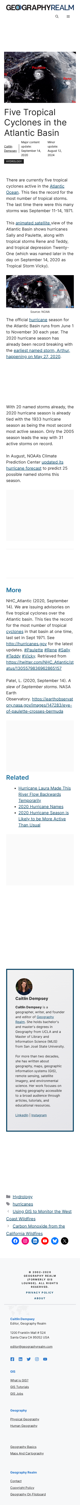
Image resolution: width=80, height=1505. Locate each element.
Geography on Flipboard (28, 1494)
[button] (57, 16)
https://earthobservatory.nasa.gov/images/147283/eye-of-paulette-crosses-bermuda (39, 705)
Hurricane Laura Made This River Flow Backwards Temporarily (44, 794)
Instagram (39, 1115)
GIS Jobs (16, 1394)
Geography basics (23, 1447)
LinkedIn (21, 1115)
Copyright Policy (22, 1488)
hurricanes (23, 1204)
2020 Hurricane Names (40, 806)
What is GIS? (19, 1380)
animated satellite (33, 223)
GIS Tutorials (19, 1387)
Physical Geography (24, 1419)
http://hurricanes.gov (26, 643)
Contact (16, 1481)
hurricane (38, 319)
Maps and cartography (27, 1453)
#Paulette (33, 649)
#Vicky (28, 656)
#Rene (50, 649)
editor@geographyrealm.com (31, 1347)
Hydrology (14, 161)
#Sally (64, 649)
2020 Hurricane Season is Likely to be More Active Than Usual (43, 818)
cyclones (14, 631)
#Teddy (13, 656)
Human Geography (23, 1426)
